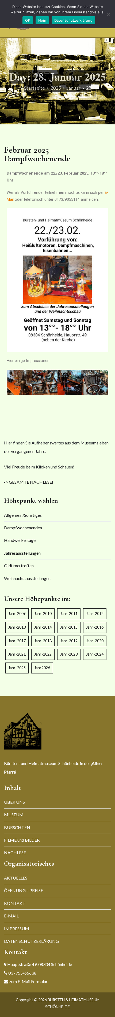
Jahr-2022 (43, 654)
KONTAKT (14, 903)
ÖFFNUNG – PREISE (23, 890)
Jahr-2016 (94, 627)
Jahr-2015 (69, 627)
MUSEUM (14, 814)
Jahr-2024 (94, 654)
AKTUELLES (15, 877)
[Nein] (108, 14)
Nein (42, 20)
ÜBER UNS (14, 802)
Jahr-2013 (17, 627)
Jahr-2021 (17, 654)
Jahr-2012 (94, 613)
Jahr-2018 (43, 640)
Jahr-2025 (17, 667)
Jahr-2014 (43, 627)
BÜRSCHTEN (17, 827)
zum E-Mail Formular (28, 981)
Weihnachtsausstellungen (27, 578)
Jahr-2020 (94, 640)
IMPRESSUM (16, 928)
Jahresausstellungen (22, 552)
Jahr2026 (42, 667)
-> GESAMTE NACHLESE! (28, 481)
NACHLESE (15, 852)
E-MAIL (11, 915)
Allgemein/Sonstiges (23, 515)
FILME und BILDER (22, 839)
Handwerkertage (20, 540)
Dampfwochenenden (23, 527)
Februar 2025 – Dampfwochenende (37, 154)
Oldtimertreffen (19, 565)
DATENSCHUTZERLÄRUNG (31, 941)
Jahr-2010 (43, 613)
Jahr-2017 (17, 640)
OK (27, 20)
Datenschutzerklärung (73, 20)
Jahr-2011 (69, 613)
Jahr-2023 (69, 654)
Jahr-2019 (69, 640)
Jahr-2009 (17, 613)
